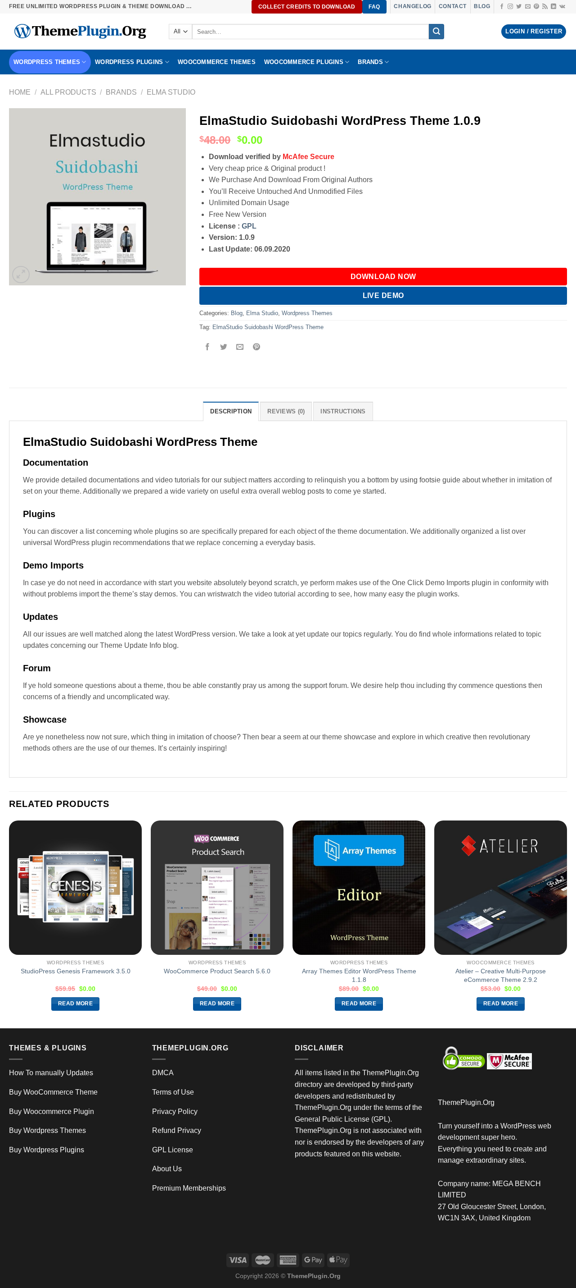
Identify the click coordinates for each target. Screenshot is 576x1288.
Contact (453, 6)
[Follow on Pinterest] (536, 7)
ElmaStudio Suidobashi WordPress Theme (268, 327)
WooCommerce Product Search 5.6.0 (217, 971)
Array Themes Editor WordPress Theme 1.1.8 (359, 975)
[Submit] (436, 31)
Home (20, 92)
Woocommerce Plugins (303, 62)
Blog (482, 6)
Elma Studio (171, 92)
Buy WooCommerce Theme (53, 1092)
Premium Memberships (189, 1188)
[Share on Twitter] (223, 347)
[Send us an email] (528, 7)
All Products (68, 92)
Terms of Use (173, 1092)
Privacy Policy (175, 1111)
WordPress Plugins (129, 62)
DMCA (163, 1073)
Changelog (412, 6)
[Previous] (9, 924)
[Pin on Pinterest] (256, 347)
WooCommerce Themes (217, 62)
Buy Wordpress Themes (47, 1130)
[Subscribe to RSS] (545, 7)
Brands (121, 92)
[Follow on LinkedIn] (553, 7)
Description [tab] (231, 411)
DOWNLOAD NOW (383, 276)
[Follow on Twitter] (519, 7)
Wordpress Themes (307, 313)
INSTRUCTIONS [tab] (342, 411)
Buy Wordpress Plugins (46, 1150)
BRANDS (370, 62)
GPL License (172, 1150)
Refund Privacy (176, 1130)
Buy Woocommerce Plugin (51, 1111)
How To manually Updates (51, 1073)
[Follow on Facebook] (501, 7)
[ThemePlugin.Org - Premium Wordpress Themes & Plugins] (82, 31)
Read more (75, 1003)
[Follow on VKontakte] (562, 7)
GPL (249, 226)
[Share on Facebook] (207, 347)
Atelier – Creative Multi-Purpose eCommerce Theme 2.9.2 (500, 975)
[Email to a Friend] (240, 347)
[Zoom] (21, 275)
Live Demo (383, 295)
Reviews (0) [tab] (286, 411)
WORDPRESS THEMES (47, 62)
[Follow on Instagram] (510, 7)
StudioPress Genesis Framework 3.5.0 (75, 971)
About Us (167, 1169)
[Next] (566, 924)
